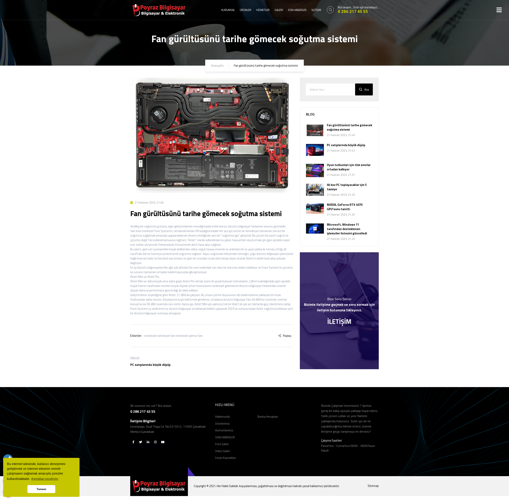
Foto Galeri (222, 444)
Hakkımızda (222, 416)
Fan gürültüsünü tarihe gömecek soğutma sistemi (349, 127)
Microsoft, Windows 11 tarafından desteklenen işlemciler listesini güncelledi (347, 229)
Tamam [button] (41, 489)
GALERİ (279, 10)
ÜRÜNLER (245, 10)
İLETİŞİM (316, 10)
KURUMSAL (228, 10)
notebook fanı (166, 335)
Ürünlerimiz (222, 423)
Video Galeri (222, 451)
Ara (366, 89)
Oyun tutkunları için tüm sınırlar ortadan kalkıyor (349, 167)
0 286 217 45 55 (353, 11)
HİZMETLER (263, 10)
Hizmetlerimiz (224, 430)
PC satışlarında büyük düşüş (150, 364)
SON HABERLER (297, 10)
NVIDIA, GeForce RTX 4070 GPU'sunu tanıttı (344, 206)
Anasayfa (217, 65)
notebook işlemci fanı (189, 335)
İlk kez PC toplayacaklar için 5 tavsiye (347, 187)
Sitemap (373, 485)
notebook (150, 335)
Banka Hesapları (267, 416)
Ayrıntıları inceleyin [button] (44, 479)
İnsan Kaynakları (225, 457)
